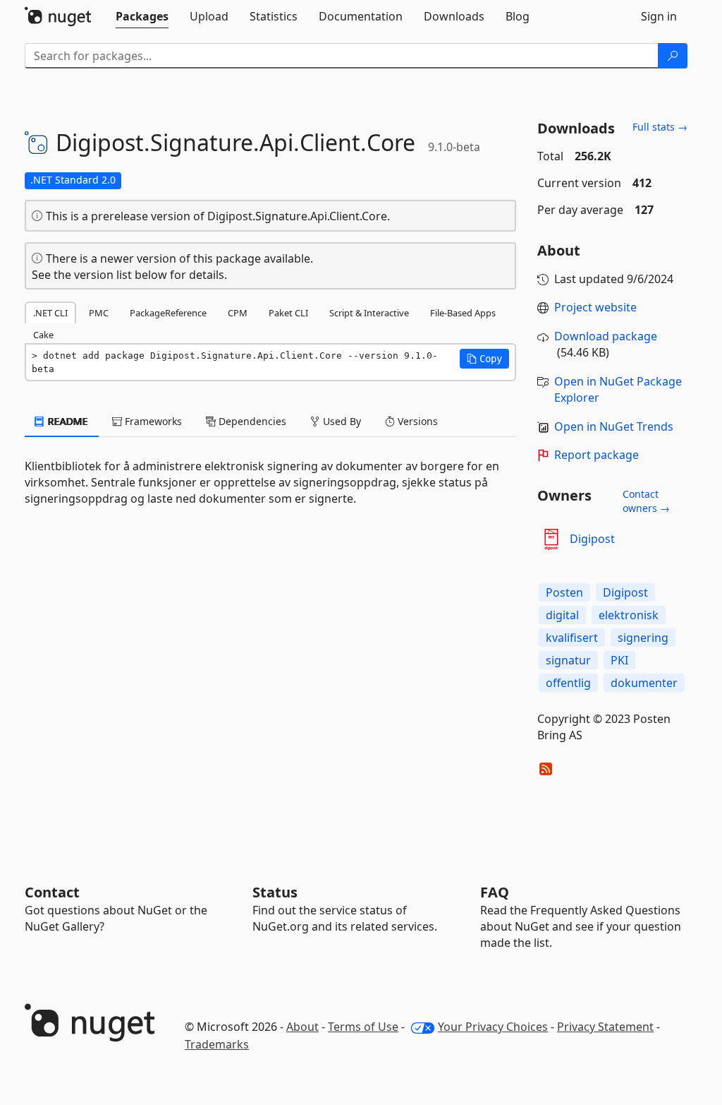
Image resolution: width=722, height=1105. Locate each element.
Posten (564, 592)
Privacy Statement (605, 1026)
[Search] (672, 55)
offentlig (568, 683)
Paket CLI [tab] (288, 312)
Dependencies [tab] (251, 421)
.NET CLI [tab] (50, 312)
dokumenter (644, 683)
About (302, 1026)
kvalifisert (572, 637)
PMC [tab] (99, 312)
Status (275, 892)
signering (643, 637)
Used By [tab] (340, 421)
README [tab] (66, 421)
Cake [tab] (43, 334)
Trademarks (217, 1044)
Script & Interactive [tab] (369, 312)
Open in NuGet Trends (613, 426)
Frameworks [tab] (152, 421)
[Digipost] (551, 539)
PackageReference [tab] (168, 312)
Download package (605, 336)
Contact (52, 892)
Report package (596, 454)
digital (562, 615)
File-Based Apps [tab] (463, 312)
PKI (619, 660)
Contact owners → (646, 501)
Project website (595, 307)
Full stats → (659, 126)
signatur (568, 660)
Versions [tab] (416, 421)
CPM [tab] (237, 312)
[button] (484, 359)
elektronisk (629, 615)
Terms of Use (363, 1026)
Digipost (592, 538)
